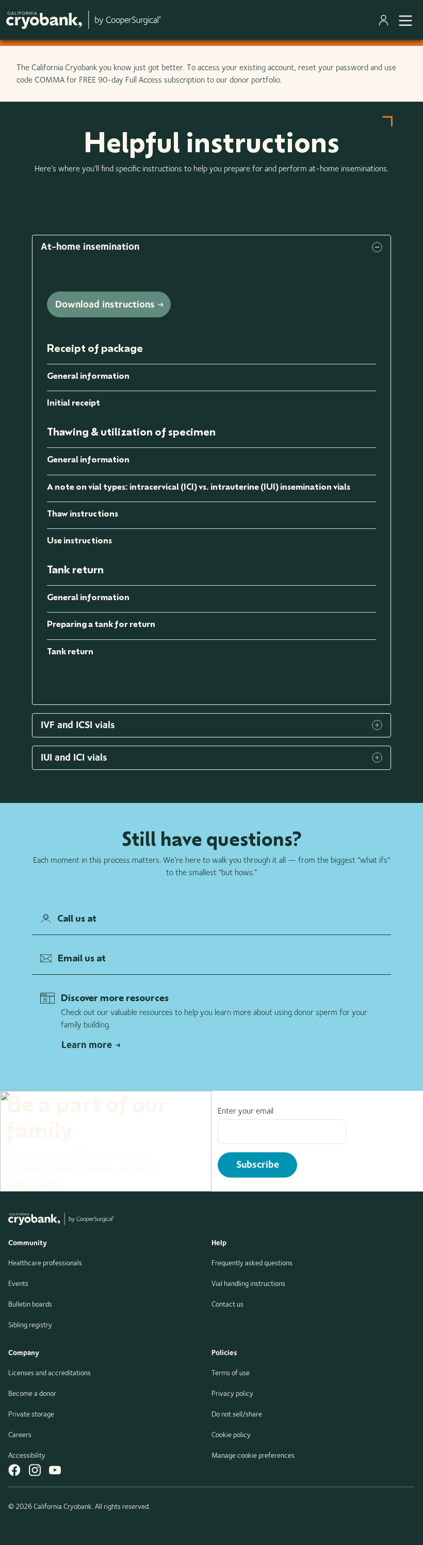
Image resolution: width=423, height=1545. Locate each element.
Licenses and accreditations (49, 1373)
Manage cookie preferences (253, 1455)
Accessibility (26, 1455)
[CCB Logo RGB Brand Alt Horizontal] (83, 19)
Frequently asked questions (252, 1263)
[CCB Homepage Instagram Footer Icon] (35, 1469)
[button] (211, 246)
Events (18, 1283)
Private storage (31, 1414)
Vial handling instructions (248, 1283)
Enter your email (245, 1111)
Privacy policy (232, 1393)
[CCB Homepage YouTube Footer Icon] (55, 1469)
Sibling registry (30, 1325)
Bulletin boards (30, 1304)
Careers (19, 1434)
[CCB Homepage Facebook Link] (14, 1469)
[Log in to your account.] (385, 20)
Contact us (227, 1304)
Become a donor (32, 1393)
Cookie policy (231, 1434)
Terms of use (231, 1373)
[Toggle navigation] (405, 19)
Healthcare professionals (45, 1263)
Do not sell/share (237, 1414)
